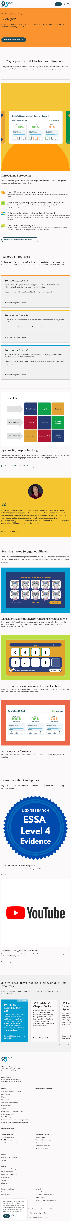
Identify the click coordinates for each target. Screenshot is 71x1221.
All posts (4, 1183)
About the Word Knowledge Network (16, 466)
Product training (40, 1137)
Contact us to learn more (12, 39)
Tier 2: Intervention (7, 1140)
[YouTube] (44, 1213)
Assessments (5, 1094)
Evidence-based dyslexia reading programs (14, 1122)
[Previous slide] (60, 1044)
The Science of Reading (8, 1169)
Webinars (4, 1160)
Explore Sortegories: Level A (16, 303)
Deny (14, 1216)
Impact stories (5, 1195)
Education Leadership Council (45, 1195)
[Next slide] (64, 1044)
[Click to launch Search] (64, 4)
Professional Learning (42, 1134)
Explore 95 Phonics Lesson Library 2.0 (12, 1037)
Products (4, 1088)
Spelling (3, 1108)
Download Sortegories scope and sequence (18, 239)
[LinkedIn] (40, 1213)
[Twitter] (31, 1213)
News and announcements (44, 1192)
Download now (6, 875)
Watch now (5, 962)
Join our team (40, 1197)
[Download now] (35, 828)
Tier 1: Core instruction (8, 1137)
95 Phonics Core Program (9, 1174)
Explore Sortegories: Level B (15, 337)
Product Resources (7, 1128)
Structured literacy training (43, 1143)
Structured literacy (7, 1172)
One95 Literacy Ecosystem (44, 1088)
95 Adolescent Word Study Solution (12, 1111)
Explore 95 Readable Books (42, 1038)
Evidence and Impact (8, 1189)
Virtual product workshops (44, 1140)
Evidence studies (6, 1192)
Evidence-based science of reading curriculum (15, 1120)
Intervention (5, 1177)
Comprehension (6, 1105)
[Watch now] (35, 913)
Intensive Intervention (7, 1114)
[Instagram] (35, 1213)
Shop (33, 1209)
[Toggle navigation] (68, 4)
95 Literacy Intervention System (11, 1091)
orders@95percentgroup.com (10, 1079)
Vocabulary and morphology (9, 1103)
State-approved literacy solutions (46, 1200)
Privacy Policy (17, 1211)
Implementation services (43, 1146)
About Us (39, 1189)
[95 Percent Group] (7, 4)
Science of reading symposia (10, 1157)
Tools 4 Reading (6, 1117)
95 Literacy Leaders (42, 1148)
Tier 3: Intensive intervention (9, 1143)
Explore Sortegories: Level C (16, 375)
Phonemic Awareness (8, 1100)
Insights (4, 1166)
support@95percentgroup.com (11, 1081)
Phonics (3, 1097)
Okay (6, 1216)
